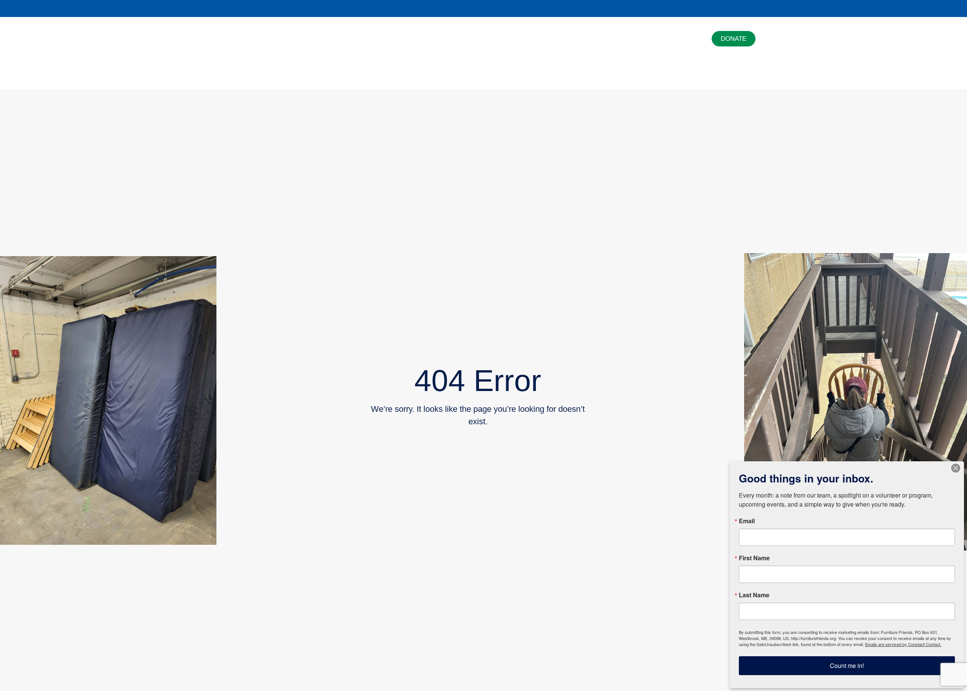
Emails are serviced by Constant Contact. (903, 644)
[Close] (956, 468)
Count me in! (847, 665)
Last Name (754, 595)
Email (747, 521)
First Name (754, 558)
